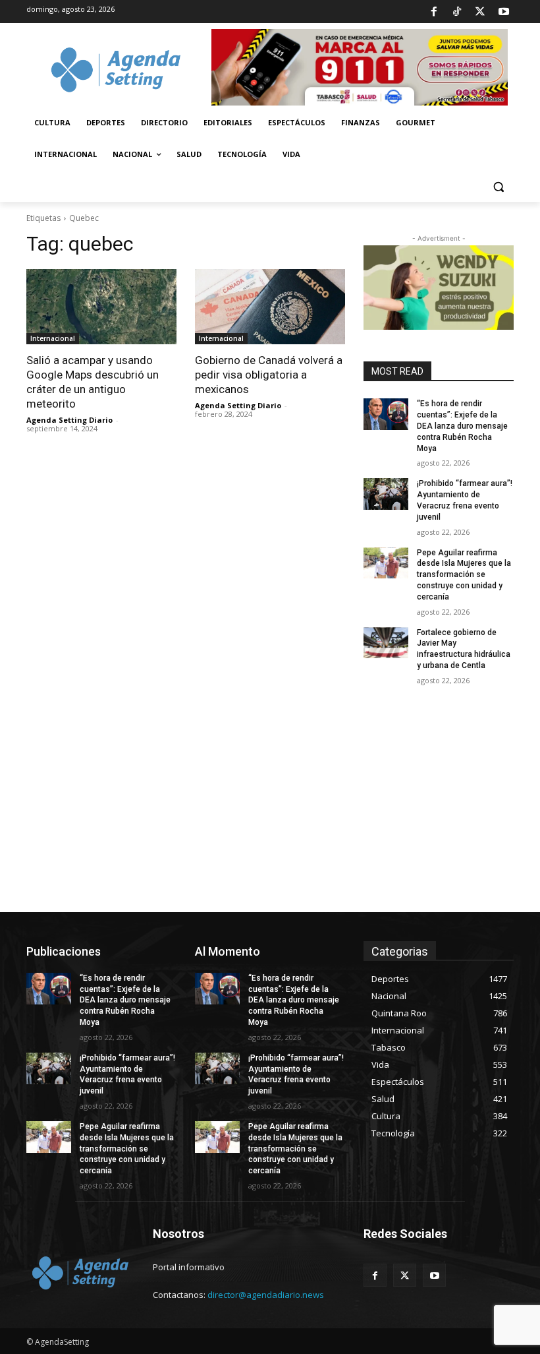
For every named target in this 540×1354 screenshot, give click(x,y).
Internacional (52, 338)
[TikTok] (457, 12)
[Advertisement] (270, 813)
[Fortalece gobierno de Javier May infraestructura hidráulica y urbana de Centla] (386, 643)
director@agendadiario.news (265, 1295)
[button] (498, 186)
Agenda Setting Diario (69, 420)
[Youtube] (504, 12)
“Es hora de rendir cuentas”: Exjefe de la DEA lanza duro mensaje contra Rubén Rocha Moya (462, 425)
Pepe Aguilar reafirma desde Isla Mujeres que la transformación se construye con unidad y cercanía (464, 574)
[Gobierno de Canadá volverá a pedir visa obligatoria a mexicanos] (270, 306)
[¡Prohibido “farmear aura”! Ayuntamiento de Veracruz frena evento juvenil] (386, 494)
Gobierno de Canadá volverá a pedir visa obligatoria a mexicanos (268, 375)
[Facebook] (433, 12)
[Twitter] (480, 12)
